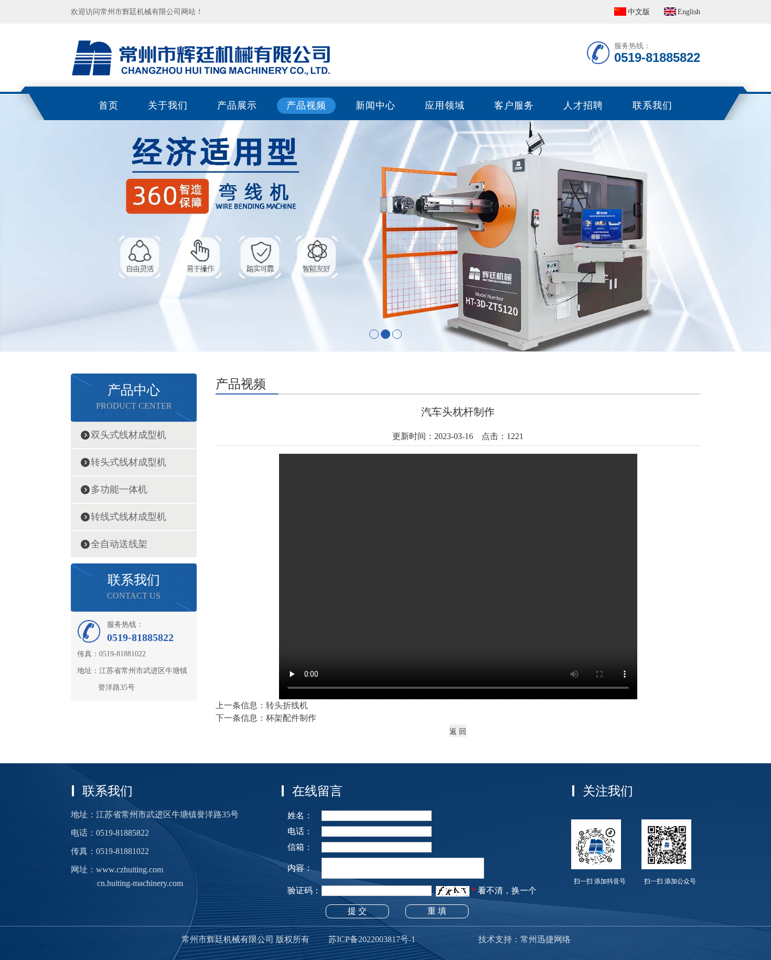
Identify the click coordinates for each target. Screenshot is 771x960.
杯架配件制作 (291, 717)
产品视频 (306, 105)
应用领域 (445, 105)
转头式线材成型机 (128, 462)
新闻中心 (375, 105)
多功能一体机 (119, 489)
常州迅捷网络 (545, 939)
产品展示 (237, 105)
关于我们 (168, 105)
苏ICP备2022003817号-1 (371, 939)
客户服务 (514, 105)
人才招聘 (583, 105)
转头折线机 (287, 705)
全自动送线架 (119, 544)
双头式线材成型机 (128, 435)
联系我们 (652, 105)
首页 (109, 105)
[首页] (202, 29)
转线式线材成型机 (128, 516)
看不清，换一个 (507, 890)
